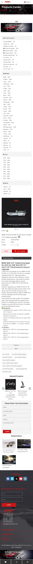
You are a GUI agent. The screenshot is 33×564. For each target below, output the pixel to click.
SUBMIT (7, 431)
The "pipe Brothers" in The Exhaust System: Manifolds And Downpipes (9, 451)
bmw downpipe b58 (21, 368)
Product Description (8, 258)
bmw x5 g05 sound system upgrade (12, 366)
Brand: (3, 242)
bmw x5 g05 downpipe (9, 360)
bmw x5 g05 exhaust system (10, 363)
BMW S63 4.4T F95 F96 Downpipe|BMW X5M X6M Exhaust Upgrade (10, 394)
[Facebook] (8, 479)
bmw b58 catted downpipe (19, 354)
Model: (3, 239)
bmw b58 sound (7, 371)
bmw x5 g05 (6, 354)
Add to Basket (21, 251)
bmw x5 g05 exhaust (20, 357)
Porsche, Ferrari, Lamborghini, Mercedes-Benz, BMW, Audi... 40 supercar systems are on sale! (9, 467)
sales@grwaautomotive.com (10, 524)
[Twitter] (16, 479)
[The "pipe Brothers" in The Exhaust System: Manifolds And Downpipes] (9, 444)
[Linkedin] (12, 479)
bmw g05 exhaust (7, 357)
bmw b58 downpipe (8, 368)
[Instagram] (25, 479)
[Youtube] (21, 479)
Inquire (6, 251)
